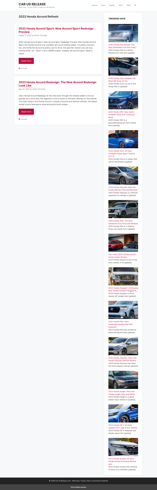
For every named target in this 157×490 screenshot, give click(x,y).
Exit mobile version (78, 487)
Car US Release (32, 4)
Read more (26, 61)
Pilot (128, 5)
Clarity (111, 5)
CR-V (121, 5)
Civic (103, 5)
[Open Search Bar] (135, 5)
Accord (94, 5)
